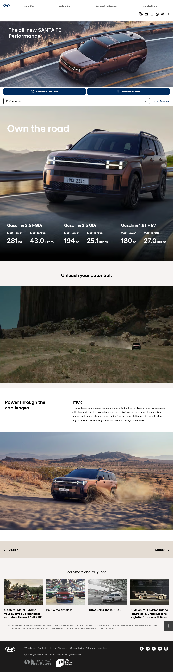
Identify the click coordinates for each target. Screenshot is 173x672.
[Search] (168, 14)
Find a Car (28, 5)
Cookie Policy (77, 648)
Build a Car (65, 5)
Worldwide (30, 648)
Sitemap (90, 648)
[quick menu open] (168, 626)
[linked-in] (160, 649)
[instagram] (166, 649)
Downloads (102, 648)
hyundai (6, 5)
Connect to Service (106, 5)
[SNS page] (162, 14)
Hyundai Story (149, 5)
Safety (160, 550)
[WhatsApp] (157, 14)
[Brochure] (151, 14)
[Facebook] (142, 649)
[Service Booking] (146, 14)
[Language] (141, 14)
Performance (13, 101)
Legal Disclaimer (59, 648)
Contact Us (43, 648)
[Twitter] (154, 649)
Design (13, 550)
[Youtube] (148, 649)
